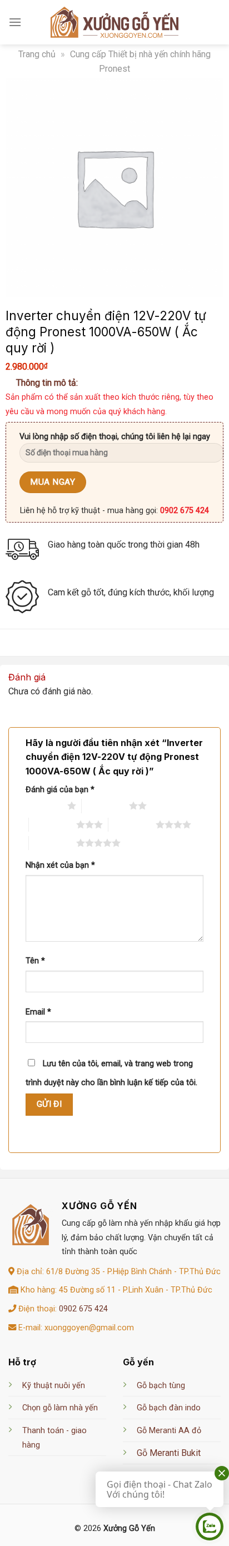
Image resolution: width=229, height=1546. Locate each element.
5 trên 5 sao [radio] (52, 842)
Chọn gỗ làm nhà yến (60, 1408)
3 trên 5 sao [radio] (52, 824)
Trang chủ (37, 54)
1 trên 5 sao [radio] (43, 805)
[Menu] (15, 22)
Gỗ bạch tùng (161, 1385)
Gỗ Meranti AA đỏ (169, 1430)
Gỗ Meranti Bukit (169, 1453)
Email (38, 1012)
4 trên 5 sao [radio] (132, 824)
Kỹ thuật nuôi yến (53, 1385)
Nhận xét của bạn (60, 865)
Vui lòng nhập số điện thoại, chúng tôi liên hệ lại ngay (114, 436)
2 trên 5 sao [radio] (105, 805)
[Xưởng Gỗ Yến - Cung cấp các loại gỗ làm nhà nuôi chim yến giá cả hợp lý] (114, 22)
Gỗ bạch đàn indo (169, 1408)
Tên (35, 961)
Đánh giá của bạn (60, 789)
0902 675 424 (83, 1309)
